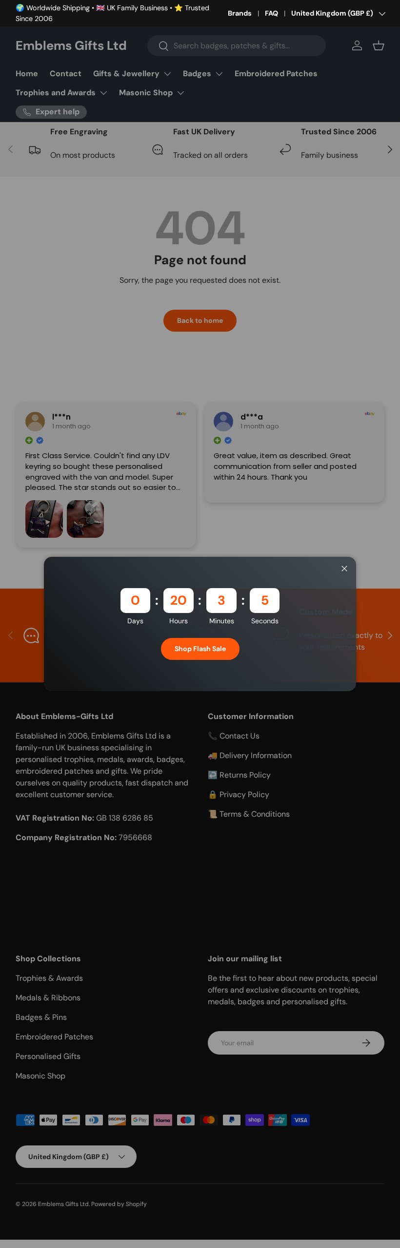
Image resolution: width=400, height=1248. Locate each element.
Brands (240, 13)
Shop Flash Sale (200, 648)
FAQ (271, 13)
